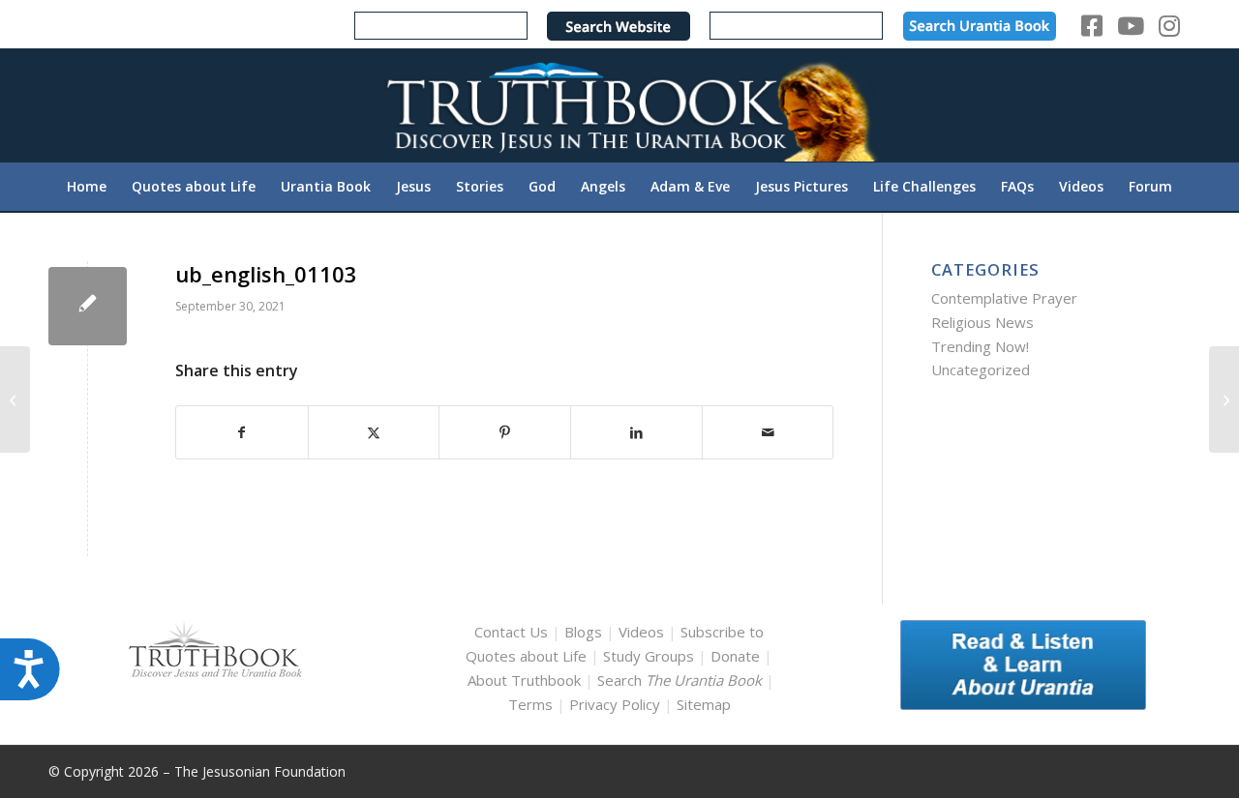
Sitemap (704, 704)
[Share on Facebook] (242, 432)
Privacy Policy (614, 704)
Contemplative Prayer (1004, 298)
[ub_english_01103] (87, 306)
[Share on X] (374, 432)
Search (681, 680)
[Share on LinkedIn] (636, 432)
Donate (735, 655)
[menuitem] (86, 187)
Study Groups (650, 655)
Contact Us (511, 631)
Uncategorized (980, 369)
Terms (530, 704)
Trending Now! (980, 346)
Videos (641, 631)
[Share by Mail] (768, 432)
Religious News (982, 322)
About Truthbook (524, 680)
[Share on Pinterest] (504, 432)
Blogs (583, 631)
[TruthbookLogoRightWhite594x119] (619, 105)
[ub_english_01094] (15, 399)
